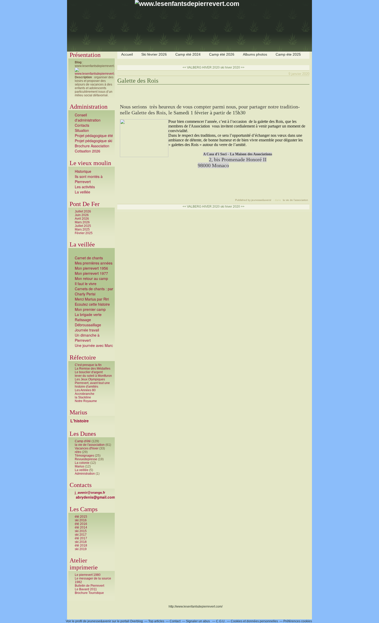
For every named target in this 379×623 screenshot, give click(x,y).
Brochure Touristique (89, 593)
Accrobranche (84, 394)
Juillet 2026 (83, 211)
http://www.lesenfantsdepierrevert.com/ (196, 606)
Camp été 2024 (188, 54)
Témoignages (84, 455)
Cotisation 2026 (87, 150)
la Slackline (83, 397)
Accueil (127, 54)
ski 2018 (81, 542)
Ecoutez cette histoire (92, 304)
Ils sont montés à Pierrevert (89, 179)
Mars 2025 (82, 229)
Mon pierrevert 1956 (91, 268)
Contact (175, 621)
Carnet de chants (89, 257)
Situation (82, 130)
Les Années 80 (85, 390)
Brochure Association (92, 145)
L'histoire (79, 421)
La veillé (81, 191)
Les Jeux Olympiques (90, 379)
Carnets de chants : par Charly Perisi (94, 291)
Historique (83, 171)
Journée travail (87, 329)
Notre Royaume (86, 401)
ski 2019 (81, 549)
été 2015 (81, 516)
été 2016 (81, 524)
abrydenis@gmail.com (95, 497)
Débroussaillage (88, 324)
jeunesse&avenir (99, 621)
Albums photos (255, 54)
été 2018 (81, 545)
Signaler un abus (198, 621)
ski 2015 (81, 531)
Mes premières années (93, 263)
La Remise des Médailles (92, 368)
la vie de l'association (90, 445)
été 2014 (81, 527)
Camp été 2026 (221, 54)
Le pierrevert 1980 (88, 575)
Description (84, 77)
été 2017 (81, 538)
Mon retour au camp (91, 278)
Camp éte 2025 (288, 54)
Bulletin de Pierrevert (89, 585)
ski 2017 (81, 534)
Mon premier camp (90, 309)
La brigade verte (88, 314)
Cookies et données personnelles (254, 621)
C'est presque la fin (88, 365)
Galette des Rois (137, 80)
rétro (78, 452)
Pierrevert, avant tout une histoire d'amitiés (92, 384)
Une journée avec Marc (94, 345)
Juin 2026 (82, 215)
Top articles (156, 621)
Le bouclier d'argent (89, 372)
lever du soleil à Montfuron (93, 376)
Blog (78, 62)
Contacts (82, 125)
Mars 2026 (82, 222)
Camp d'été (83, 441)
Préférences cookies (297, 621)
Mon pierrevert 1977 (91, 273)
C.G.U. (220, 621)
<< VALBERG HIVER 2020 (201, 67)
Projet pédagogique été (94, 135)
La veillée (81, 470)
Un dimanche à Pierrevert (87, 337)
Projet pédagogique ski (94, 140)
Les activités (85, 186)
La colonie (82, 463)
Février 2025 (84, 233)
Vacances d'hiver (86, 448)
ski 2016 (81, 520)
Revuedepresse (86, 459)
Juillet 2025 (83, 226)
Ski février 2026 (154, 54)
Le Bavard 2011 (86, 589)
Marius (79, 466)
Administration (85, 473)
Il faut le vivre (85, 283)
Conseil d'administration (88, 117)
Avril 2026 (82, 218)
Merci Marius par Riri (92, 299)
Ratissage (83, 319)
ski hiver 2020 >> (232, 67)
